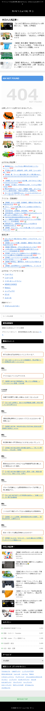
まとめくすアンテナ (24, 679)
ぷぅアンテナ (10, 291)
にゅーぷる (9, 278)
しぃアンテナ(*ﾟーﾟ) (28, 671)
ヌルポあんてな (5, 688)
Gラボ (7, 294)
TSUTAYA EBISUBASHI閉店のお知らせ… (18, 217)
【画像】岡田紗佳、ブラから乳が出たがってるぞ (21, 247)
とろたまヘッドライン (13, 281)
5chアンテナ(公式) (18, 685)
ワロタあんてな (5, 671)
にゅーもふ (9, 274)
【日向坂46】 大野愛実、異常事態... (16, 211)
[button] (41, 316)
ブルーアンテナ (17, 682)
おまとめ (8, 298)
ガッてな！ (4, 679)
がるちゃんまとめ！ (12, 306)
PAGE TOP (23, 699)
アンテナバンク (19, 677)
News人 (8, 288)
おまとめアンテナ (6, 682)
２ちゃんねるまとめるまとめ (34, 677)
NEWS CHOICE (11, 284)
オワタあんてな (29, 685)
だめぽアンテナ (16, 671)
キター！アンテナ (6, 685)
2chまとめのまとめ (6, 674)
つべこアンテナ (27, 682)
